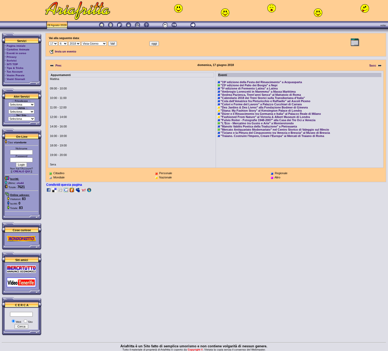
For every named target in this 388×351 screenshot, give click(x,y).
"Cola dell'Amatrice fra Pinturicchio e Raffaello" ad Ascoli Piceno (265, 101)
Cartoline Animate (18, 49)
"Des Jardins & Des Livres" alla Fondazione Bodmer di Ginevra (264, 107)
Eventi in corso (16, 53)
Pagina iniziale (16, 45)
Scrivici (12, 60)
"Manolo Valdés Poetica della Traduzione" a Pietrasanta (259, 126)
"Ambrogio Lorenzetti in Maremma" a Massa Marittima (258, 91)
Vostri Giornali (16, 79)
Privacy (12, 56)
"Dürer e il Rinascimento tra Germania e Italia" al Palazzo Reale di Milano (271, 113)
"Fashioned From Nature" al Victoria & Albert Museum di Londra (265, 116)
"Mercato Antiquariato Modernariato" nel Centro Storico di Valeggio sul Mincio (275, 129)
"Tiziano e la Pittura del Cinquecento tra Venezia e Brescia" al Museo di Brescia (275, 132)
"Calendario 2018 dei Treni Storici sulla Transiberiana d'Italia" (263, 97)
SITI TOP (12, 64)
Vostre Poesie (16, 75)
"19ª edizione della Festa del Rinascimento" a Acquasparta (261, 82)
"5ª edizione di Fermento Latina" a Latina (249, 88)
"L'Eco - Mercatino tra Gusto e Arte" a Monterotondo (257, 123)
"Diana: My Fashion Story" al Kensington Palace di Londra (261, 110)
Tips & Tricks (15, 68)
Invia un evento (65, 51)
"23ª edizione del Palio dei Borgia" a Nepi (249, 85)
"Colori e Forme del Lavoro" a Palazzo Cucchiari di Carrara (261, 104)
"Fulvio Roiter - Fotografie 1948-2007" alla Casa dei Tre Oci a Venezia (268, 120)
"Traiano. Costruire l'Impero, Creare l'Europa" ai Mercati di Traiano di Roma (272, 135)
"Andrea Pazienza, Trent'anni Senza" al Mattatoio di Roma (261, 94)
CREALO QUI (21, 171)
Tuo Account (14, 71)
